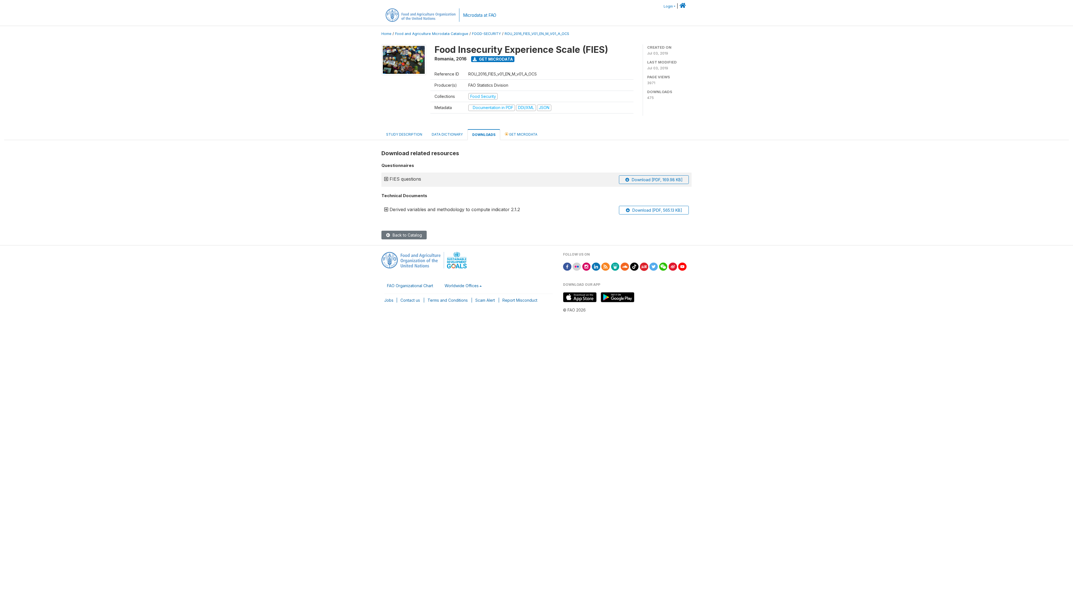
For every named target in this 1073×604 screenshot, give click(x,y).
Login (668, 6)
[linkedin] (596, 266)
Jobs (388, 300)
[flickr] (577, 266)
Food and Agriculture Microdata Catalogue (431, 34)
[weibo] (673, 266)
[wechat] (663, 266)
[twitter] (653, 266)
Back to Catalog (406, 235)
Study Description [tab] (404, 134)
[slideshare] (615, 266)
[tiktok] (634, 266)
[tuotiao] (644, 266)
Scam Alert (485, 300)
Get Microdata (495, 59)
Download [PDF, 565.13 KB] (656, 210)
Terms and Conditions (448, 300)
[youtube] (682, 266)
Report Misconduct (519, 300)
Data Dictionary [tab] (447, 134)
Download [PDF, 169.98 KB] (657, 179)
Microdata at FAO (479, 15)
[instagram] (586, 266)
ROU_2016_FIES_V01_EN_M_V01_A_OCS (537, 34)
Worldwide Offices (462, 285)
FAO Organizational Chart (410, 285)
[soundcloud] (625, 266)
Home (386, 34)
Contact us (410, 300)
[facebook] (567, 266)
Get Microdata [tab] (522, 134)
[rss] (605, 266)
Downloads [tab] (483, 135)
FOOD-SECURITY (486, 34)
